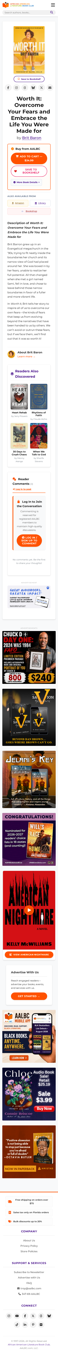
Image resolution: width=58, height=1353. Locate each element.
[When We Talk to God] (38, 436)
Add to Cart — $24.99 (30, 158)
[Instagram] (9, 1316)
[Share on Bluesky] (33, 87)
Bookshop (31, 211)
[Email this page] (50, 87)
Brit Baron (31, 138)
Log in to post (23, 489)
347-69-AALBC (30, 1294)
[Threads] (41, 1316)
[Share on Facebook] (8, 87)
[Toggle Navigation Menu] (53, 5)
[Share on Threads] (25, 87)
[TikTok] (17, 1325)
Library (42, 203)
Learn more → (26, 356)
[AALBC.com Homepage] (18, 5)
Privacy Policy (29, 1245)
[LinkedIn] (25, 1325)
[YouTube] (17, 1316)
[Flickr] (41, 1325)
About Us (29, 1240)
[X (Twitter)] (33, 1316)
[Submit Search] (51, 12)
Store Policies (29, 1251)
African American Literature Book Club (29, 1344)
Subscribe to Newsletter (29, 1272)
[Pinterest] (33, 1325)
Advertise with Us (29, 1277)
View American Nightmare (31, 954)
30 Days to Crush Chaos (19, 453)
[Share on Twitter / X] (41, 87)
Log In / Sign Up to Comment (29, 540)
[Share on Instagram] (16, 87)
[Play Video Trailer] (29, 910)
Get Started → (29, 996)
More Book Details (27, 182)
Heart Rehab (19, 412)
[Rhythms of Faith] (38, 397)
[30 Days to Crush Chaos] (19, 436)
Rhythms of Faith (39, 414)
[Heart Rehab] (19, 397)
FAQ (29, 1283)
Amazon (19, 203)
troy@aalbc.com (30, 1288)
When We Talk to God (39, 453)
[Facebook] (25, 1316)
